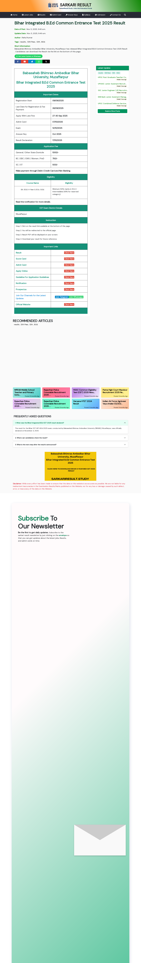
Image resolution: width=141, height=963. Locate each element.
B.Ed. (43, 42)
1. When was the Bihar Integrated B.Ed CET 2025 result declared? (39, 423)
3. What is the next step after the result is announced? (35, 445)
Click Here (69, 252)
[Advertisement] (70, 356)
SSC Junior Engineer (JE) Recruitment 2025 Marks (119, 91)
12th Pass (31, 42)
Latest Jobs (28, 15)
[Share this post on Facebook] (18, 61)
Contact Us (116, 15)
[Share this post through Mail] (24, 61)
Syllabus (87, 15)
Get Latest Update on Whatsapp (29, 56)
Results (42, 15)
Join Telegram (62, 297)
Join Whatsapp (76, 297)
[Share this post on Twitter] (46, 61)
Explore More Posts (112, 111)
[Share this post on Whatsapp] (39, 61)
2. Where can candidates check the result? (31, 438)
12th (38, 42)
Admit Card (56, 15)
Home (14, 15)
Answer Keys (72, 15)
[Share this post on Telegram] (32, 61)
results (23, 42)
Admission (101, 15)
